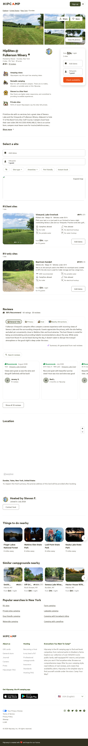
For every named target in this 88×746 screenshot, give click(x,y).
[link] (44, 228)
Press (5, 665)
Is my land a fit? (29, 653)
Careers (6, 661)
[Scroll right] (84, 538)
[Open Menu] (83, 4)
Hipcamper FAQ (9, 669)
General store (8, 653)
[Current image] (15, 242)
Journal (6, 657)
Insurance (27, 664)
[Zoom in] (82, 428)
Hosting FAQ (28, 672)
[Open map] (44, 188)
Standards (27, 668)
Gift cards (7, 649)
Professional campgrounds (28, 659)
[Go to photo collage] (23, 29)
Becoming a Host (30, 649)
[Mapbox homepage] (8, 474)
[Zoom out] (82, 431)
